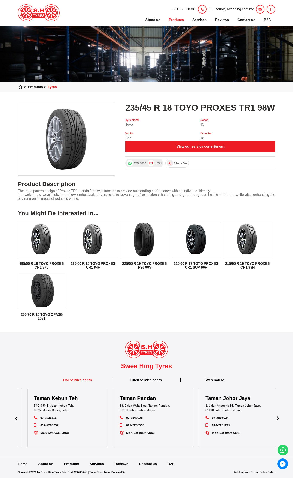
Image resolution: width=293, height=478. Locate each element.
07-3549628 (128, 417)
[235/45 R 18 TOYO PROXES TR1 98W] (66, 139)
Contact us (246, 20)
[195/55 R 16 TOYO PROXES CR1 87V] (41, 239)
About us (152, 20)
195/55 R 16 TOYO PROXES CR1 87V (41, 265)
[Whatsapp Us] (283, 450)
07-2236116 (42, 417)
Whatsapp (140, 163)
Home (22, 464)
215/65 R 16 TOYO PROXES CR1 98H (247, 265)
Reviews (222, 20)
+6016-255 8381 (183, 9)
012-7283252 (43, 425)
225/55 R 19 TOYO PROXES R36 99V (144, 265)
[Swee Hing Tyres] (39, 12)
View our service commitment (200, 146)
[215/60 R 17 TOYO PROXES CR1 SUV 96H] (196, 239)
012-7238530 (129, 425)
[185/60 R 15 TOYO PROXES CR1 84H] (93, 239)
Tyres (52, 87)
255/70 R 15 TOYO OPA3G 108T (42, 316)
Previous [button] (15, 418)
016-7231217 (214, 425)
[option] (61, 418)
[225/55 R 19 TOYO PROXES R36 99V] (144, 239)
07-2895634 (213, 417)
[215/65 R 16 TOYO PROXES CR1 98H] (247, 239)
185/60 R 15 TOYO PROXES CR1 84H (93, 265)
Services (199, 20)
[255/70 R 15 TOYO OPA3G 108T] (41, 290)
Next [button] (277, 418)
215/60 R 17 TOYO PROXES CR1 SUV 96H (196, 265)
